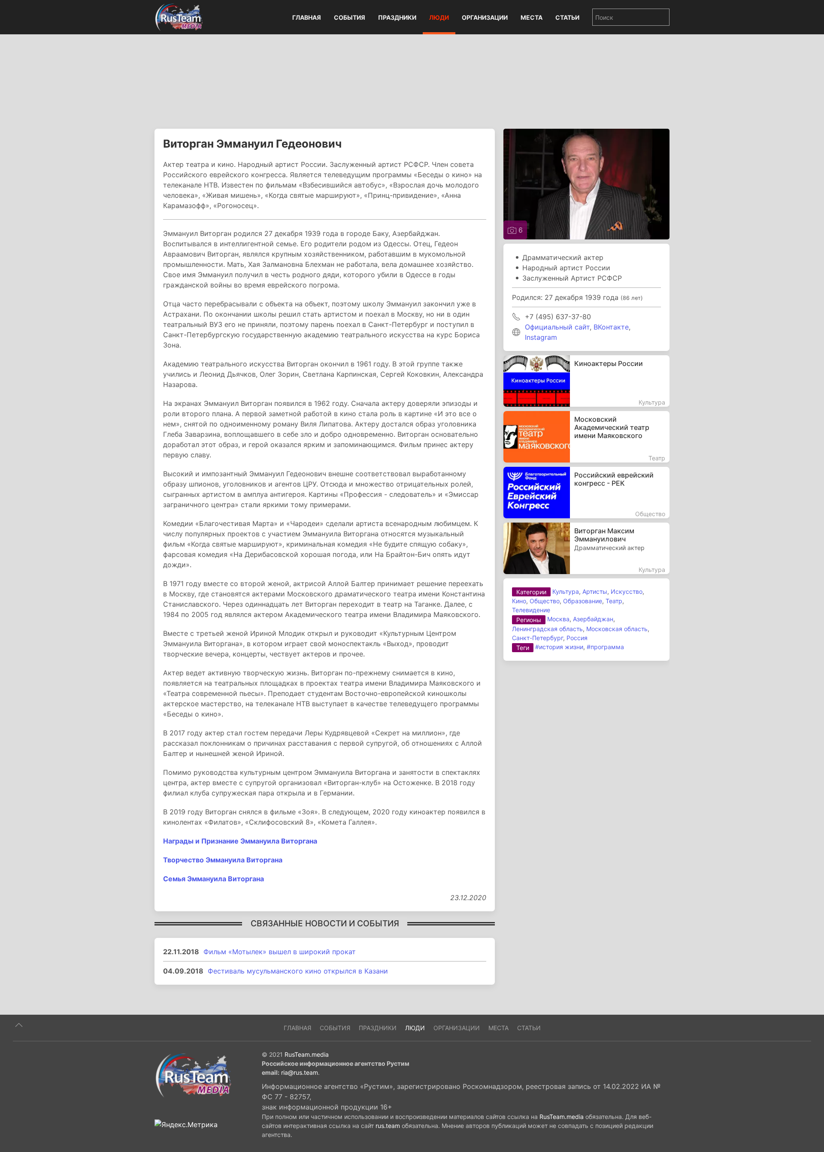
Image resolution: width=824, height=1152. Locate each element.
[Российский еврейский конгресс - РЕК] (586, 492)
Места (531, 17)
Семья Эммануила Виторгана (213, 878)
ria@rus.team (299, 1072)
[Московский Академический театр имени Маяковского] (586, 437)
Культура (565, 591)
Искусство (626, 591)
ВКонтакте (611, 327)
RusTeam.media (307, 1054)
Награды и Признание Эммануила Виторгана (240, 841)
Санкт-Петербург (537, 637)
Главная (306, 17)
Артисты (594, 591)
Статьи (567, 17)
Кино (519, 601)
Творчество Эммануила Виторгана (222, 860)
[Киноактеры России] (586, 381)
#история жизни (559, 646)
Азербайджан (593, 619)
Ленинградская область (547, 628)
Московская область (617, 628)
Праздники (397, 17)
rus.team (388, 1125)
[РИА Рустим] (193, 1074)
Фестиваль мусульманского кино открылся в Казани (298, 971)
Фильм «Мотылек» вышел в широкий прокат (279, 951)
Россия (577, 637)
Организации (485, 17)
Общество (545, 601)
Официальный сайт (557, 327)
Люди (439, 17)
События (349, 17)
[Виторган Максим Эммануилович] (586, 548)
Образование (582, 601)
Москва (558, 619)
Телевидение (531, 610)
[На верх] (19, 1025)
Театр (614, 601)
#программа (605, 646)
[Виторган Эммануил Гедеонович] (586, 183)
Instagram (541, 337)
